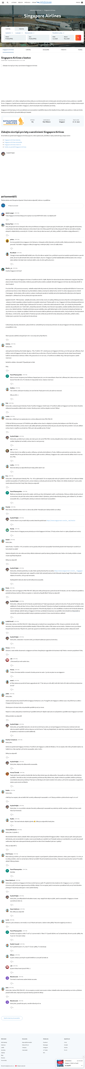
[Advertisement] (42, 85)
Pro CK (65, 1050)
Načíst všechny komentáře (12, 1018)
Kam (30, 37)
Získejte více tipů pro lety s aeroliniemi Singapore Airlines (20, 66)
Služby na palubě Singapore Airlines (15, 147)
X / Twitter (45, 1050)
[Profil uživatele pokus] (7, 241)
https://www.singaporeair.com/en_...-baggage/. (68, 571)
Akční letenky (4, 1042)
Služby (80, 50)
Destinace (3, 1045)
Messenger (45, 1045)
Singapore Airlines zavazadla (13, 142)
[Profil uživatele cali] (7, 660)
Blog (2, 1055)
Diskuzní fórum (25, 1045)
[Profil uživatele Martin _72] (2, 269)
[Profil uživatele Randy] (7, 530)
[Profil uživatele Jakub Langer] (2, 214)
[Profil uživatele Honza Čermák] (7, 774)
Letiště (2, 1047)
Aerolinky (3, 1050)
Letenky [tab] (7, 29)
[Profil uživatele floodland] (7, 254)
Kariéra (65, 1047)
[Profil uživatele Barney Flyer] (2, 225)
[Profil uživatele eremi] (7, 682)
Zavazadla (46, 50)
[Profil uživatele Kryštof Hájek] (7, 437)
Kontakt (66, 1045)
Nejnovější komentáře (27, 1042)
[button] (9, 33)
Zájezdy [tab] (21, 29)
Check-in (63, 50)
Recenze (3, 1058)
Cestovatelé (24, 1050)
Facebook (45, 1042)
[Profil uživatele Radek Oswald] (7, 945)
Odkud (7, 37)
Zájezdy (3, 1052)
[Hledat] (8, 2)
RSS (44, 1052)
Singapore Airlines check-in (12, 145)
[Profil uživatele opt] (7, 451)
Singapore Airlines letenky (12, 140)
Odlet (53, 37)
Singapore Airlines (8, 50)
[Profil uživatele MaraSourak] (7, 978)
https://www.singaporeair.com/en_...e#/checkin (61, 521)
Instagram (45, 1047)
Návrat (65, 37)
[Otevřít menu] (3, 2)
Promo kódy (4, 1060)
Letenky (28, 50)
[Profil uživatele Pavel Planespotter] (7, 376)
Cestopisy (24, 1047)
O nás (65, 1042)
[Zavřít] (84, 1057)
